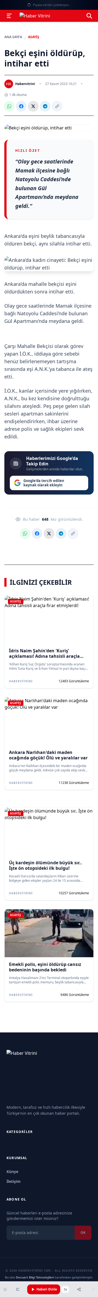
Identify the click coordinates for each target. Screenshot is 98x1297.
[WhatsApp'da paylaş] (9, 106)
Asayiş (33, 37)
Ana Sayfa (13, 37)
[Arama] (89, 15)
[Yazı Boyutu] (18, 1289)
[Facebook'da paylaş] (21, 106)
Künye (12, 1171)
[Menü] (9, 16)
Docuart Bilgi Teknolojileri (35, 1277)
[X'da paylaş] (33, 106)
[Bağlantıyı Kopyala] (57, 106)
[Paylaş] (79, 1289)
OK (83, 1232)
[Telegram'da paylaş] (45, 106)
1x (65, 1289)
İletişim (14, 1181)
